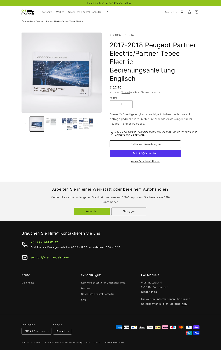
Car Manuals (36, 342)
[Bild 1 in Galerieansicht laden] (36, 124)
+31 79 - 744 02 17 (44, 242)
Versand (126, 92)
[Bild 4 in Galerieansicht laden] (86, 124)
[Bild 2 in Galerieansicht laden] (53, 124)
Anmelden (91, 211)
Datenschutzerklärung (72, 342)
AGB (88, 342)
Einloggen (129, 211)
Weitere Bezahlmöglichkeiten (145, 161)
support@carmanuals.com (50, 257)
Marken (30, 21)
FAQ (83, 299)
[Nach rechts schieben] (98, 124)
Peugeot (40, 21)
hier (184, 303)
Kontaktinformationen (114, 342)
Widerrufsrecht (52, 342)
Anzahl (113, 97)
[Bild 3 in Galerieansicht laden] (69, 124)
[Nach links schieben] (25, 124)
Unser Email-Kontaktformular (97, 294)
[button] (182, 12)
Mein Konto (28, 282)
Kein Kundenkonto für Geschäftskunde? (104, 282)
